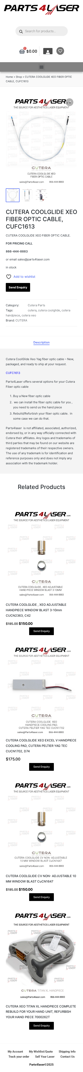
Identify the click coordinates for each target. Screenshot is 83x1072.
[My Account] (48, 52)
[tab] (41, 342)
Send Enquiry (18, 287)
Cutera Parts (36, 305)
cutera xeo (29, 315)
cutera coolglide (49, 310)
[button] (41, 67)
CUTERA (21, 320)
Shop (19, 76)
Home (9, 76)
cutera (32, 310)
